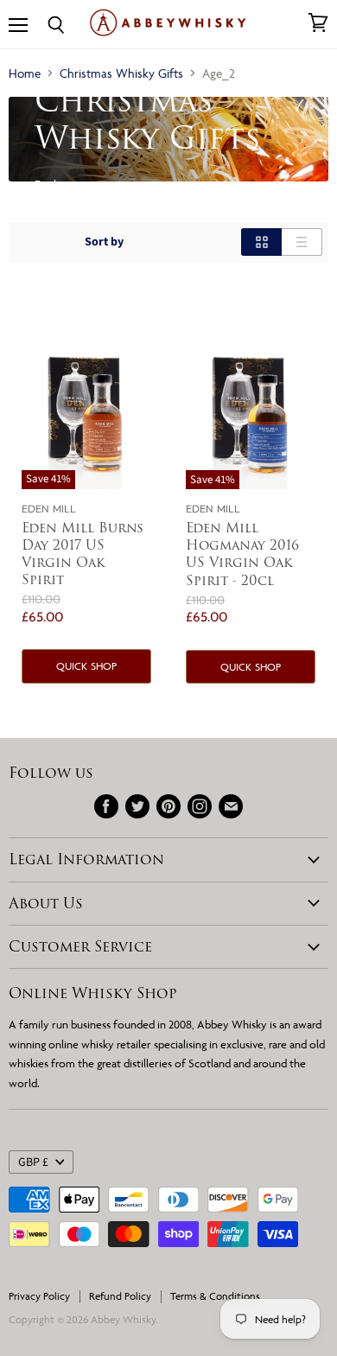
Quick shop (86, 665)
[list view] (302, 242)
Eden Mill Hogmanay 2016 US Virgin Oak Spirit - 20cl (242, 553)
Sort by (104, 242)
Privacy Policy (39, 1295)
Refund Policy (120, 1295)
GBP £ (33, 1162)
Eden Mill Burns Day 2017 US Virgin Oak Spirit (82, 553)
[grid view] (261, 242)
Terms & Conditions (215, 1295)
